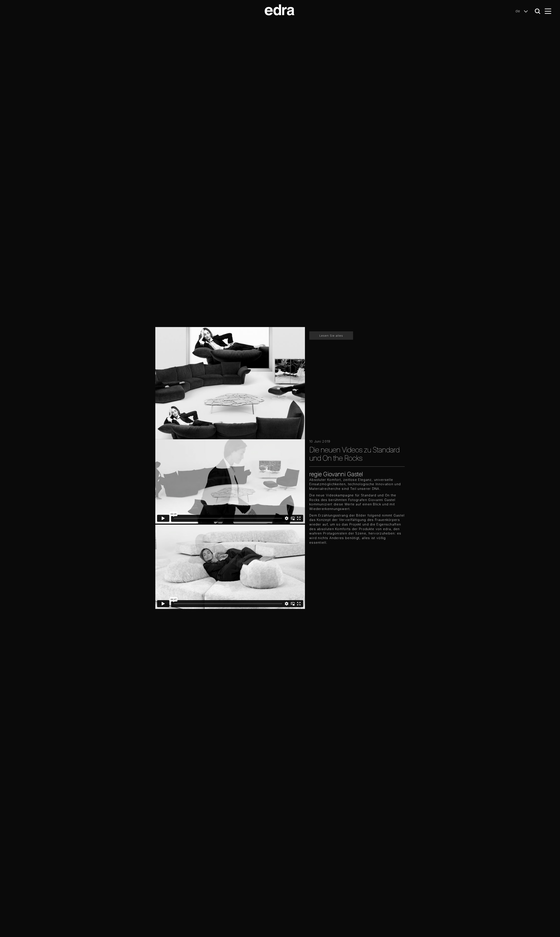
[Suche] (537, 11)
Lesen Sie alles (331, 335)
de (518, 11)
